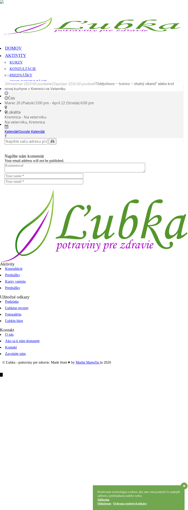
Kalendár (12, 131)
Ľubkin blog (14, 321)
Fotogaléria (13, 314)
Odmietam (104, 503)
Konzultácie (13, 269)
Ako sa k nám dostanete (22, 341)
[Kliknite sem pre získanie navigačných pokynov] (52, 141)
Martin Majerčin (88, 362)
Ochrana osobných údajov (130, 503)
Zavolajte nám (15, 354)
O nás (9, 334)
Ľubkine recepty (17, 308)
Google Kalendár (32, 131)
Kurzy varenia (15, 281)
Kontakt (11, 347)
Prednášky (12, 275)
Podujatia (12, 301)
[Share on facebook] (6, 136)
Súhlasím (103, 499)
